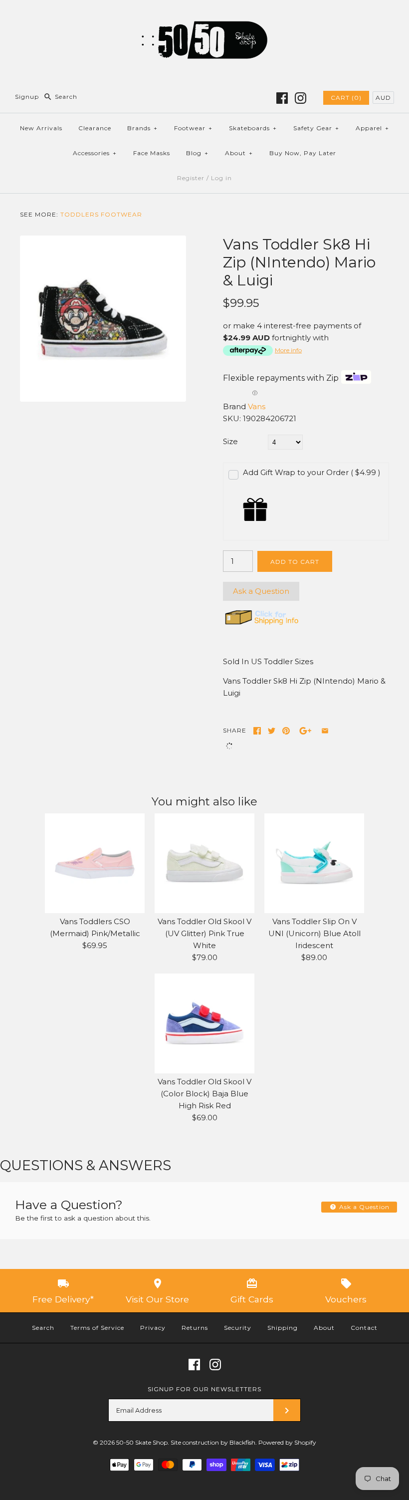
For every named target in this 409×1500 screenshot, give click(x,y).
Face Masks (151, 153)
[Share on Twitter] (271, 731)
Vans (256, 406)
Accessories (95, 153)
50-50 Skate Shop (142, 1442)
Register (190, 178)
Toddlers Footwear (101, 214)
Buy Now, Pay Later (302, 153)
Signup (27, 96)
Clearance (94, 128)
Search (43, 1327)
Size (230, 441)
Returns (195, 1327)
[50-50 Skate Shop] (204, 15)
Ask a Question (261, 591)
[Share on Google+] (305, 731)
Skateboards (253, 128)
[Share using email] (325, 731)
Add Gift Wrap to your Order (312, 472)
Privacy (153, 1327)
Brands (142, 128)
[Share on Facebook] (257, 731)
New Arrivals (41, 128)
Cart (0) (346, 97)
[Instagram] (300, 98)
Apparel (372, 128)
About (239, 153)
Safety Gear (316, 128)
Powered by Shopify (287, 1442)
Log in (221, 178)
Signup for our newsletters (204, 1389)
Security (237, 1327)
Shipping (282, 1327)
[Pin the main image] (286, 731)
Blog (197, 153)
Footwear (193, 128)
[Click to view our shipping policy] (261, 624)
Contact (364, 1327)
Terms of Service (97, 1327)
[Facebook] (282, 98)
